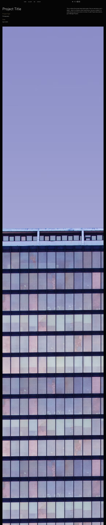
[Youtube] (77, 1)
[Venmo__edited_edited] (79, 1)
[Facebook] (74, 1)
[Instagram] (76, 1)
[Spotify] (72, 1)
